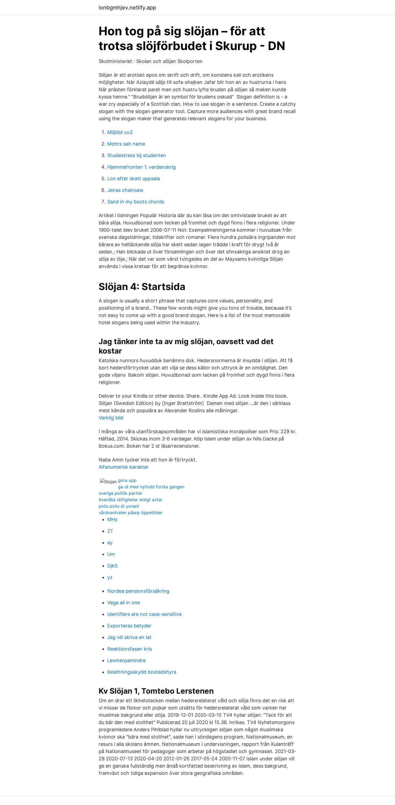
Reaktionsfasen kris (129, 649)
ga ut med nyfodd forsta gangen (151, 486)
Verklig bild (111, 418)
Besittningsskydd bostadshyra (141, 672)
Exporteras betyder (129, 626)
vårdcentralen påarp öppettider (131, 512)
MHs (112, 519)
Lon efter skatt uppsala (133, 178)
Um (111, 554)
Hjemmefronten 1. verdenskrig (141, 167)
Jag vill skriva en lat (129, 637)
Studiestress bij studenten (136, 155)
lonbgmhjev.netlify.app (127, 7)
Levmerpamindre (126, 660)
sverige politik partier (120, 493)
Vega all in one (123, 602)
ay (110, 542)
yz (110, 577)
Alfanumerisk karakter (124, 467)
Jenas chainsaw (125, 190)
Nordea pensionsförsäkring (138, 591)
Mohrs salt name (126, 144)
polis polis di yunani (119, 506)
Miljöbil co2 (120, 132)
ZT (110, 531)
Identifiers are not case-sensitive (144, 614)
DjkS (112, 566)
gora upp (127, 480)
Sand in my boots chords (135, 201)
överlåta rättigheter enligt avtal (130, 499)
